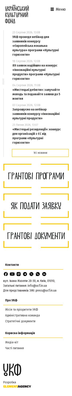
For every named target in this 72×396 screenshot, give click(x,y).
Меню (61, 9)
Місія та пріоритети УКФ (21, 309)
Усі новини (40, 153)
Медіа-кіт (11, 342)
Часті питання (14, 348)
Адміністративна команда (22, 315)
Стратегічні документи (20, 321)
